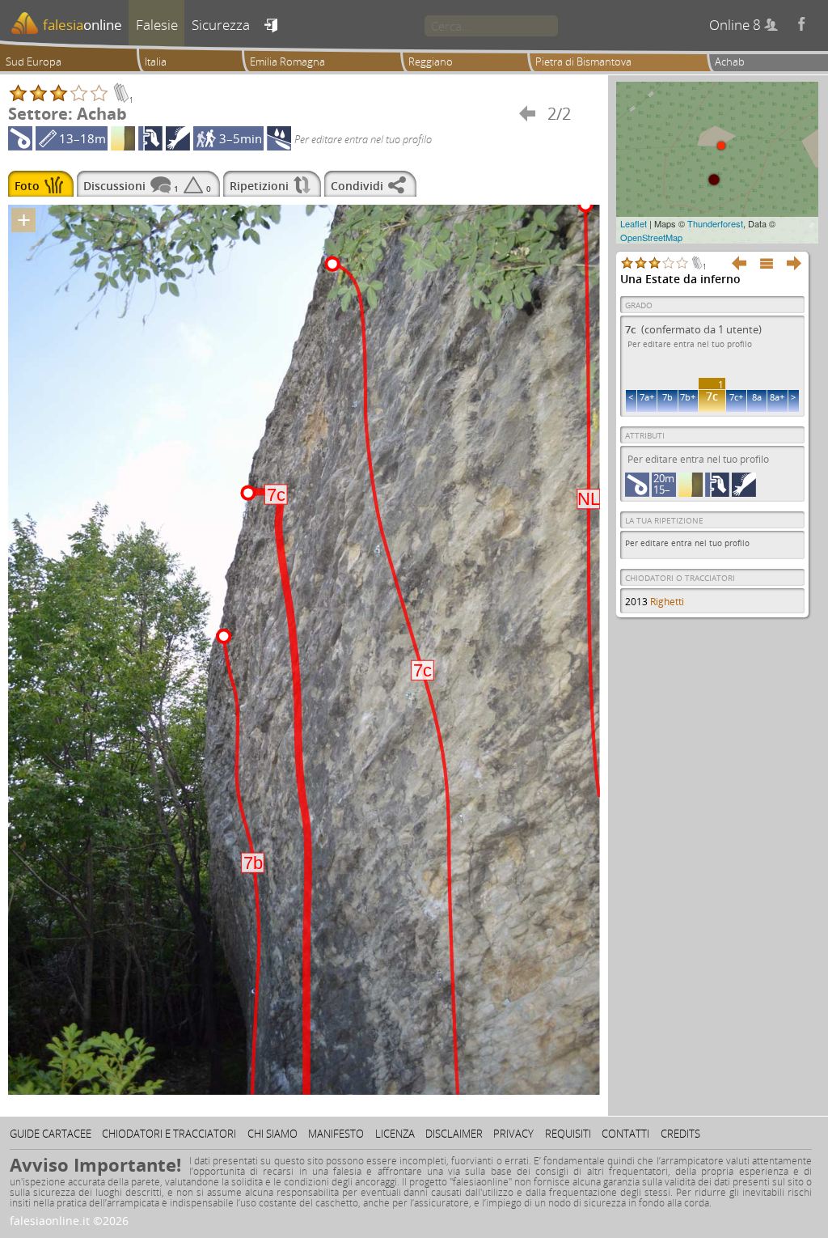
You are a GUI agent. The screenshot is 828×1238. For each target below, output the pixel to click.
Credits (680, 1133)
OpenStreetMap (651, 237)
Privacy (513, 1133)
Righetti (667, 601)
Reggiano (430, 61)
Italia (156, 61)
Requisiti (568, 1133)
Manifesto (336, 1133)
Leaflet (633, 223)
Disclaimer (454, 1133)
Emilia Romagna (287, 61)
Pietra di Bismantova (583, 61)
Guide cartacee (50, 1133)
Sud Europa (33, 61)
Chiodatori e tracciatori (169, 1133)
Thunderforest (715, 223)
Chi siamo (272, 1133)
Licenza (395, 1133)
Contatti (625, 1133)
